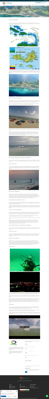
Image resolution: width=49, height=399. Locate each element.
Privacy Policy (33, 386)
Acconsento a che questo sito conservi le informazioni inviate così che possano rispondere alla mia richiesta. (33, 369)
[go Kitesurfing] (25, 379)
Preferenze (14, 396)
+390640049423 (22, 386)
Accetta (3, 396)
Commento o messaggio (28, 360)
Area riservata (46, 0)
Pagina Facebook (12, 386)
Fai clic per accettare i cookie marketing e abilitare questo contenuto (24, 327)
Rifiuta (9, 396)
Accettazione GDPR (27, 368)
